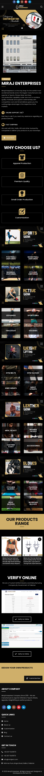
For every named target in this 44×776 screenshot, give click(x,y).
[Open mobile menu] (3, 7)
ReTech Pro (27, 773)
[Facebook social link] (14, 1)
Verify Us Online (23, 619)
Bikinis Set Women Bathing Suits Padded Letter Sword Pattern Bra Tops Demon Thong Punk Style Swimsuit (32, 560)
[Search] (41, 7)
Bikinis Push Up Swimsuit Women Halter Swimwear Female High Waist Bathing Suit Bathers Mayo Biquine (11, 560)
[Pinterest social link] (25, 1)
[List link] (22, 721)
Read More (10, 138)
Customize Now (34, 678)
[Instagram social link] (22, 1)
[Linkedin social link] (29, 1)
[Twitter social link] (18, 1)
